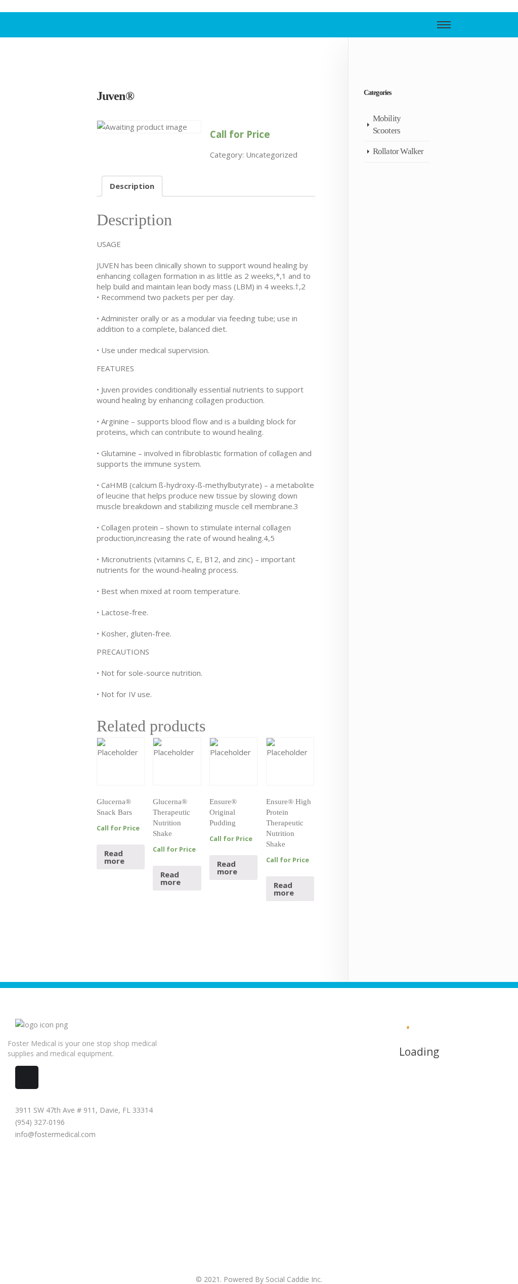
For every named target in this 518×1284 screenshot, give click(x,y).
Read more (114, 857)
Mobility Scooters (387, 124)
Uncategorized (271, 155)
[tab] (132, 186)
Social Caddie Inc (293, 1279)
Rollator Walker (398, 151)
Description (132, 186)
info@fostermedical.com (54, 1134)
